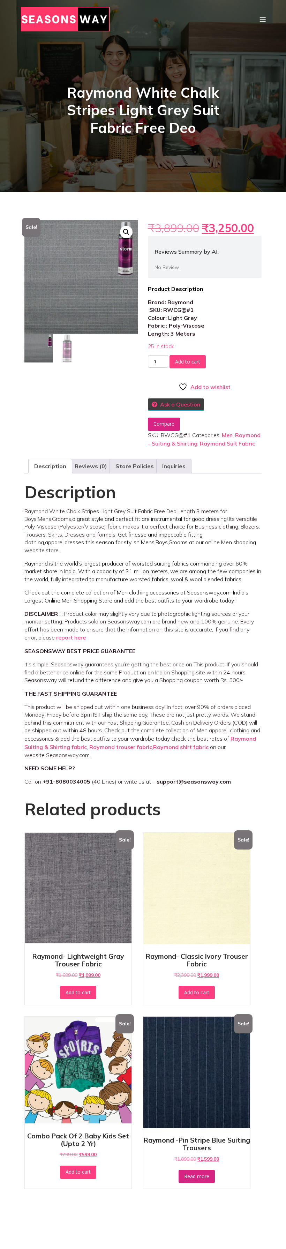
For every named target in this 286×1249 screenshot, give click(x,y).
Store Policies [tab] (134, 466)
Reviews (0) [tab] (91, 466)
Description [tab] (50, 466)
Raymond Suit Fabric (227, 443)
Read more (196, 1176)
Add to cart (187, 361)
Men (227, 435)
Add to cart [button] (78, 992)
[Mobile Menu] (263, 19)
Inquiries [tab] (174, 466)
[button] (126, 232)
